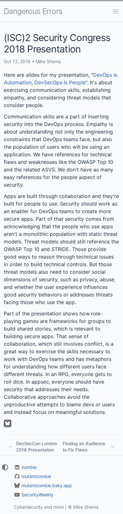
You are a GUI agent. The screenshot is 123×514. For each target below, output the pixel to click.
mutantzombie (36, 476)
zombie (29, 467)
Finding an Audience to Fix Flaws (84, 446)
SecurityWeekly (37, 494)
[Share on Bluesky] (7, 423)
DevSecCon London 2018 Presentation (36, 446)
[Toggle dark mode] (4, 467)
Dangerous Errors (33, 11)
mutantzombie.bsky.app (46, 485)
